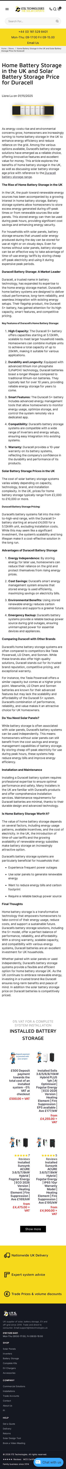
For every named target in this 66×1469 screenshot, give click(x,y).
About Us (7, 1405)
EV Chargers (9, 1368)
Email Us (33, 43)
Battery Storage (11, 1358)
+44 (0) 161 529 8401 (33, 31)
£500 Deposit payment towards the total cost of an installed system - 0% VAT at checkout (19, 1082)
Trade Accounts (11, 1396)
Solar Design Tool (12, 1438)
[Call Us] (50, 9)
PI (4, 1410)
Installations (9, 1391)
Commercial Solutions (14, 1386)
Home (4, 48)
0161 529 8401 (10, 1333)
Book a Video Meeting (14, 1443)
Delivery (7, 1428)
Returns (7, 1433)
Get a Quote (9, 1424)
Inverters (7, 1353)
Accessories (9, 1373)
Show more (33, 1229)
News (11, 48)
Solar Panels (9, 1349)
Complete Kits (10, 1363)
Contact (7, 1400)
